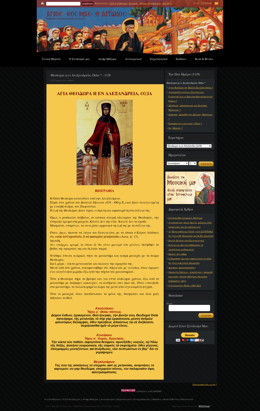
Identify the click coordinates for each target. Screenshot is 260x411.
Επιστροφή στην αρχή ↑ (205, 384)
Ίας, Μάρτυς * (175, 127)
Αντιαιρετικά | (108, 399)
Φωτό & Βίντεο (204, 59)
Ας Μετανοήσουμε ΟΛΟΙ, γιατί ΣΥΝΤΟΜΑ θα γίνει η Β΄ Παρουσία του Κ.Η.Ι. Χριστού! (191, 233)
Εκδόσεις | (157, 399)
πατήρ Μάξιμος (107, 59)
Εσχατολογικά (158, 59)
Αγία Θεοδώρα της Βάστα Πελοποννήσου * (190, 87)
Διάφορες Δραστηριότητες (182, 267)
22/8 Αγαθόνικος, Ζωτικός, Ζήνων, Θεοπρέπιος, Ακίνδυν (140, 3)
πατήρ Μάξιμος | (90, 399)
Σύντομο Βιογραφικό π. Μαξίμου (185, 217)
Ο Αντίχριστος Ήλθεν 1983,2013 (184, 285)
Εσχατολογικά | (124, 399)
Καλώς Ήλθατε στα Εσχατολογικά (186, 240)
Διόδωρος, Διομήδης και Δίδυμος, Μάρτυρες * (190, 116)
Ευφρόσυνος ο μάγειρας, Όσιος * (185, 123)
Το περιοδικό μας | (142, 399)
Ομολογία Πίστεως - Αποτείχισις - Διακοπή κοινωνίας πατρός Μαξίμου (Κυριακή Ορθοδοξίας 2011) (190, 276)
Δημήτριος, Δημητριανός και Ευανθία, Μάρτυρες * (187, 107)
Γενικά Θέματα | (53, 399)
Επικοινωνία (186, 399)
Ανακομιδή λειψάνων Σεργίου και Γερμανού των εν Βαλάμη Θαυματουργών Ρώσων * (190, 96)
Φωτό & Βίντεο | (171, 399)
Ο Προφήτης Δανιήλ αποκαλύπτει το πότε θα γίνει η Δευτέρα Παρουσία (189, 260)
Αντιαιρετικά (133, 59)
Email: (169, 303)
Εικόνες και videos (177, 253)
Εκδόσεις (181, 59)
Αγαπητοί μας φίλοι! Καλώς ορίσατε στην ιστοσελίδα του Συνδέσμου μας (190, 224)
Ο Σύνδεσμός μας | (72, 399)
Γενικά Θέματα (51, 59)
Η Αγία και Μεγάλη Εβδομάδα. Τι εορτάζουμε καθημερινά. (185, 247)
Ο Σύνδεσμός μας (79, 59)
